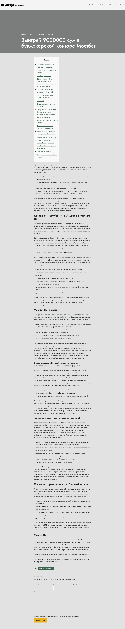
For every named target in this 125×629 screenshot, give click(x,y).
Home (79, 4)
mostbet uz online (65, 317)
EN (120, 5)
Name (36, 585)
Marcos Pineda (40, 34)
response (72, 472)
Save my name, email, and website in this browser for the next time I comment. (57, 616)
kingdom (41, 568)
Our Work (101, 4)
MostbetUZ (40, 101)
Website (75, 585)
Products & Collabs (109, 4)
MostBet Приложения (44, 76)
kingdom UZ (49, 568)
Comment (37, 592)
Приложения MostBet (44, 152)
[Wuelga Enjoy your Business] (12, 5)
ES (123, 5)
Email (55, 585)
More (117, 4)
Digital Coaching (93, 4)
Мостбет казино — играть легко (47, 137)
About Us (84, 4)
